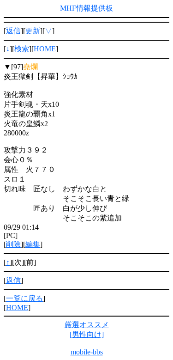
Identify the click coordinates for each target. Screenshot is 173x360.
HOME (45, 49)
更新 (32, 31)
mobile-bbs (87, 352)
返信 (13, 31)
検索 (21, 49)
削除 (13, 244)
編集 (32, 244)
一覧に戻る (24, 298)
